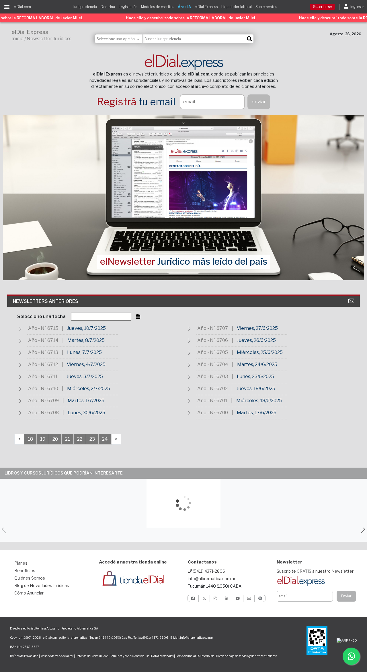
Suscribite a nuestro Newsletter (315, 571)
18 (30, 439)
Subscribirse (206, 656)
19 (42, 439)
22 (79, 439)
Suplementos (266, 7)
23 (92, 439)
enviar (259, 101)
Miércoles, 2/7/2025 (88, 388)
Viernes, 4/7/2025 (86, 364)
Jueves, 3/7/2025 (85, 376)
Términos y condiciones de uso (129, 656)
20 (55, 439)
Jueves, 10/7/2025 (86, 328)
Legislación (128, 7)
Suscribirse (322, 7)
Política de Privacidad (24, 656)
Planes (21, 563)
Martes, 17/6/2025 (256, 412)
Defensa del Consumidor (91, 656)
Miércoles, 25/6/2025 (260, 352)
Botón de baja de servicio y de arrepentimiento (246, 656)
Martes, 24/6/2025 (257, 364)
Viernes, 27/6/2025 (257, 328)
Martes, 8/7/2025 (86, 340)
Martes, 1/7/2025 (86, 400)
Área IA (184, 7)
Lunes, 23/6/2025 (255, 376)
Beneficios (24, 570)
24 (105, 439)
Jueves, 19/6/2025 (256, 388)
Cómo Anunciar (29, 592)
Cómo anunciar (185, 656)
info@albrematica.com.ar (211, 578)
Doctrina (108, 7)
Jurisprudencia (85, 7)
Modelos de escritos (157, 7)
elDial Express (206, 7)
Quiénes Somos (29, 578)
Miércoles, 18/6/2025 (259, 400)
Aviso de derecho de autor (56, 656)
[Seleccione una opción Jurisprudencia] (118, 38)
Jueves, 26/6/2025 (256, 340)
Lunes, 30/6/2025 (86, 412)
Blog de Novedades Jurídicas (41, 585)
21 (67, 439)
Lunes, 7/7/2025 (84, 352)
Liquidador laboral (236, 7)
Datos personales (162, 656)
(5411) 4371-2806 (208, 571)
